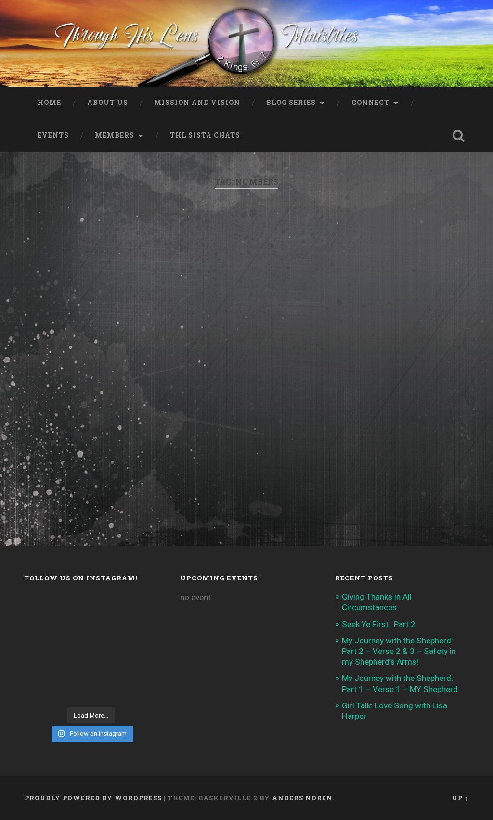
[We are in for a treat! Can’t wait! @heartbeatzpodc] (39, 605)
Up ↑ (460, 798)
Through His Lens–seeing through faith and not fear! (116, 262)
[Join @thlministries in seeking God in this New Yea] (39, 626)
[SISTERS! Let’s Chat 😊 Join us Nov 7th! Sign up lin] (143, 626)
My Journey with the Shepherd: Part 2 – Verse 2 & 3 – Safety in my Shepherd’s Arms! (399, 651)
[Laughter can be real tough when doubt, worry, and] (143, 669)
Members (114, 135)
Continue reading (93, 446)
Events (53, 135)
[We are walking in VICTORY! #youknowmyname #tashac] (143, 690)
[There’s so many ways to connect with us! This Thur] (74, 669)
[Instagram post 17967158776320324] (74, 648)
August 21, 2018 (82, 484)
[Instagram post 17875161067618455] (39, 669)
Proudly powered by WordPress (93, 798)
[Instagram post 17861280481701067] (74, 690)
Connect (370, 102)
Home (49, 102)
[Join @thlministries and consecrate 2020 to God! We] (108, 690)
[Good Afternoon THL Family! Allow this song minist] (108, 648)
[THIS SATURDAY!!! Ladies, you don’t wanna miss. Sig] (74, 605)
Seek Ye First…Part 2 (378, 624)
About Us (107, 102)
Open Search (458, 135)
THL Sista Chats (205, 135)
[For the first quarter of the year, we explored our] (108, 669)
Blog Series (291, 102)
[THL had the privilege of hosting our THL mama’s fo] (108, 626)
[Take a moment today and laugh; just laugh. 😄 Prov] (39, 690)
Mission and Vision (197, 102)
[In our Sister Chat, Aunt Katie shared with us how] (74, 626)
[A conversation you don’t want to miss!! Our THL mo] (143, 605)
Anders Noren (302, 798)
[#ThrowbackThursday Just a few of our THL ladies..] (39, 648)
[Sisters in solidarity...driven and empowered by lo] (143, 648)
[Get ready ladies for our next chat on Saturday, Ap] (108, 605)
